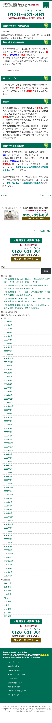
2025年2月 (8, 347)
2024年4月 (8, 384)
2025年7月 (8, 329)
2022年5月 (8, 469)
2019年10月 (9, 561)
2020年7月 (8, 535)
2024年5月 (8, 381)
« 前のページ (6, 195)
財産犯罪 (7, 616)
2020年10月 (9, 524)
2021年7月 (8, 502)
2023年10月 (9, 406)
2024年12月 (9, 355)
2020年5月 (8, 543)
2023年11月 (8, 403)
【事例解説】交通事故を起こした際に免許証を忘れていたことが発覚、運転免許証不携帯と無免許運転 (27, 306)
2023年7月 (8, 417)
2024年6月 (8, 377)
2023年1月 (8, 439)
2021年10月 (9, 495)
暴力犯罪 (7, 602)
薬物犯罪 (7, 609)
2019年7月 (8, 572)
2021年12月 (9, 487)
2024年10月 (9, 362)
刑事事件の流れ (14, 687)
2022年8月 (8, 458)
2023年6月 (8, 421)
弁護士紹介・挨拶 (15, 683)
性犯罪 (6, 598)
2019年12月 (9, 554)
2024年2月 (8, 392)
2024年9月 (8, 366)
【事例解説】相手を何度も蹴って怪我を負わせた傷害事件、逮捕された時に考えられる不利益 (26, 287)
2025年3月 (8, 344)
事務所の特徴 (13, 666)
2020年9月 (8, 528)
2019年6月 (8, 576)
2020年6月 (8, 539)
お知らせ (7, 583)
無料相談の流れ (14, 670)
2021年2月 (8, 509)
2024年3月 (8, 388)
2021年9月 (8, 498)
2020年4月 (8, 546)
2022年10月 (9, 451)
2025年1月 (8, 351)
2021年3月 (8, 506)
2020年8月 (8, 532)
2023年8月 (8, 414)
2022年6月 (8, 465)
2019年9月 (8, 565)
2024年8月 (8, 369)
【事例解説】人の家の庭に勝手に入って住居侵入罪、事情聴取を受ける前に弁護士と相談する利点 (27, 300)
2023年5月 (8, 425)
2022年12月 (9, 443)
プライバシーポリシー (17, 691)
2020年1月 (8, 550)
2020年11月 (8, 521)
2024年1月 (8, 395)
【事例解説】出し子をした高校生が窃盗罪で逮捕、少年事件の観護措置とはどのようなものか (27, 293)
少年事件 (7, 594)
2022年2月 (8, 480)
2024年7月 (8, 373)
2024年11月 (8, 358)
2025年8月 (8, 325)
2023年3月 (8, 432)
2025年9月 (8, 322)
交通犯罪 (7, 587)
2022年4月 (8, 473)
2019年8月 (8, 569)
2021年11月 (8, 491)
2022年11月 (8, 447)
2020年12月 (9, 517)
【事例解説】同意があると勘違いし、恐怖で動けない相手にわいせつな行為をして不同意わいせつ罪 (27, 280)
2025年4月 (8, 340)
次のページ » (45, 195)
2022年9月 (8, 454)
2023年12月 (9, 399)
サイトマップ (13, 695)
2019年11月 (8, 558)
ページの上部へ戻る (42, 231)
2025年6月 (8, 333)
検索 (3, 267)
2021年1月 (8, 513)
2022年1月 (8, 484)
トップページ (13, 662)
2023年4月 (8, 428)
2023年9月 (8, 410)
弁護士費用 (12, 678)
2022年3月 (8, 476)
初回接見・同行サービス (18, 674)
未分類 (6, 605)
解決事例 (7, 613)
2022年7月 (8, 462)
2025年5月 (8, 336)
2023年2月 (8, 436)
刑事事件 (7, 591)
